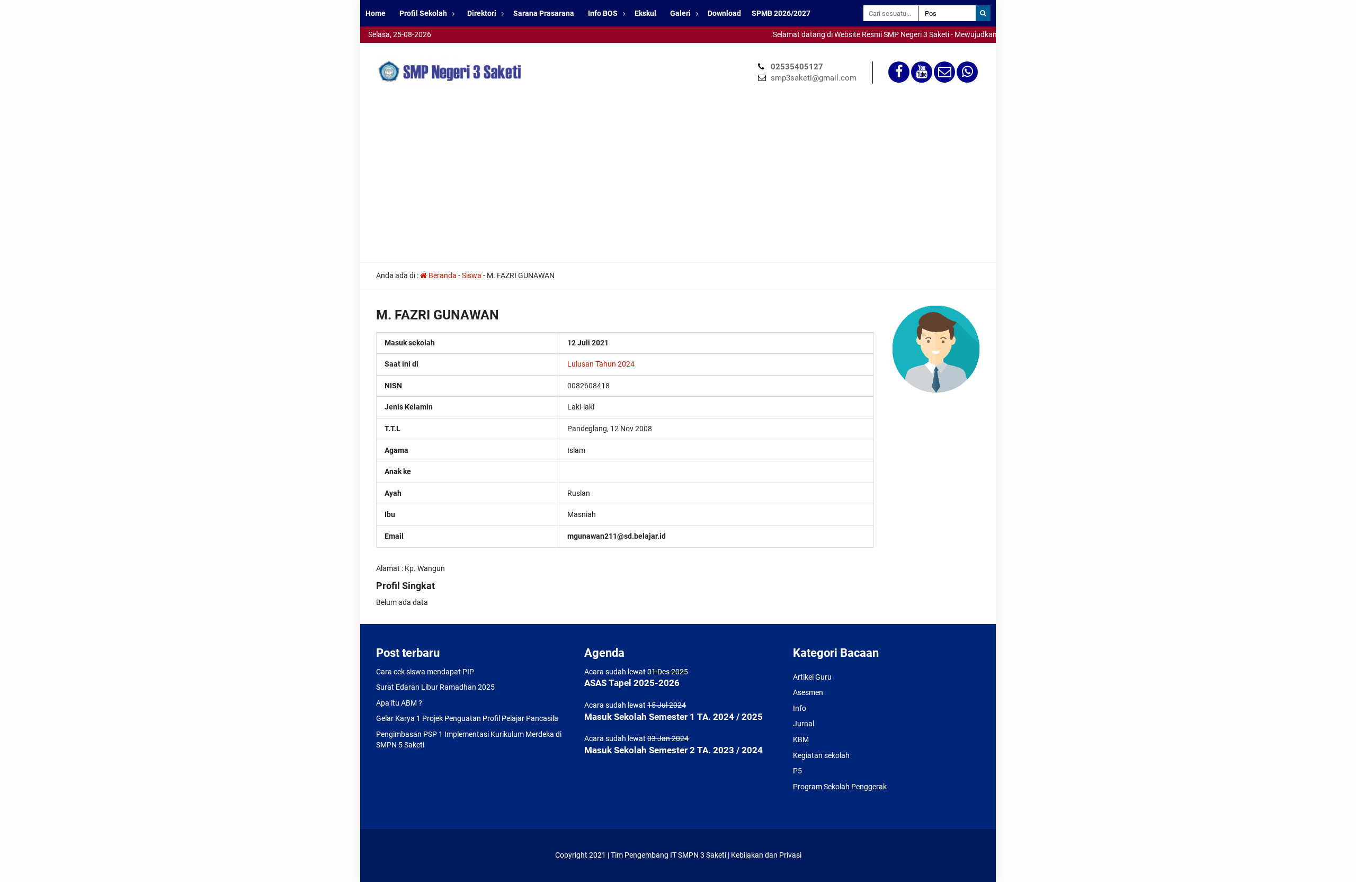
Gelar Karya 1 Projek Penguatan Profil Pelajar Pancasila (467, 718)
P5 (797, 771)
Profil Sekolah (423, 13)
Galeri (680, 13)
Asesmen (808, 692)
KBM (801, 739)
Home (375, 13)
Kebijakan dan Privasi (766, 855)
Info (799, 708)
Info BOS (603, 13)
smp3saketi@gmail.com (814, 78)
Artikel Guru (812, 677)
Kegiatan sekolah (821, 755)
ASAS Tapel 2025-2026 (632, 683)
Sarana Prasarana (543, 13)
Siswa (471, 275)
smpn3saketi (381, 47)
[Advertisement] (678, 183)
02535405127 (797, 67)
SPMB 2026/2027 (781, 13)
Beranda (442, 275)
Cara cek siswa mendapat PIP (425, 671)
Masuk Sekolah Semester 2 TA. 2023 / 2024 (673, 750)
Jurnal (803, 723)
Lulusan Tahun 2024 (601, 364)
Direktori (481, 13)
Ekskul (645, 13)
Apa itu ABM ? (399, 703)
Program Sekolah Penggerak (840, 786)
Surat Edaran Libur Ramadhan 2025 (435, 687)
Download (724, 13)
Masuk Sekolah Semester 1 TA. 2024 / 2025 (673, 716)
